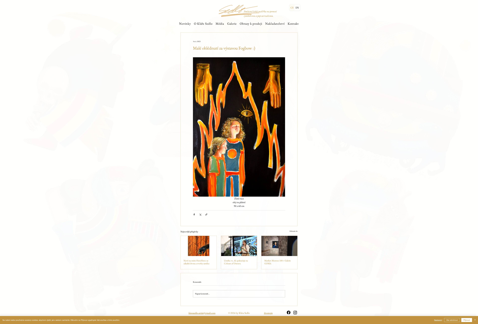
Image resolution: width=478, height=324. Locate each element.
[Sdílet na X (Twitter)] (200, 214)
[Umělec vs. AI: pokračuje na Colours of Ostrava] (239, 246)
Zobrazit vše (294, 231)
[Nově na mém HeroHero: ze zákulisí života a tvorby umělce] (199, 246)
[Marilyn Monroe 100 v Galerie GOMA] (279, 246)
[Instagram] (295, 312)
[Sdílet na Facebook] (194, 214)
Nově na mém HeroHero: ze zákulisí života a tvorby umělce (196, 262)
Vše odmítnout (452, 320)
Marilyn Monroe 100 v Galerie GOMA (277, 262)
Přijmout (466, 320)
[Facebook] (288, 312)
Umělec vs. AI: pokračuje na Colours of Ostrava (236, 262)
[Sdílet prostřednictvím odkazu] (206, 214)
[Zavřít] (475, 320)
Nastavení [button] (438, 320)
